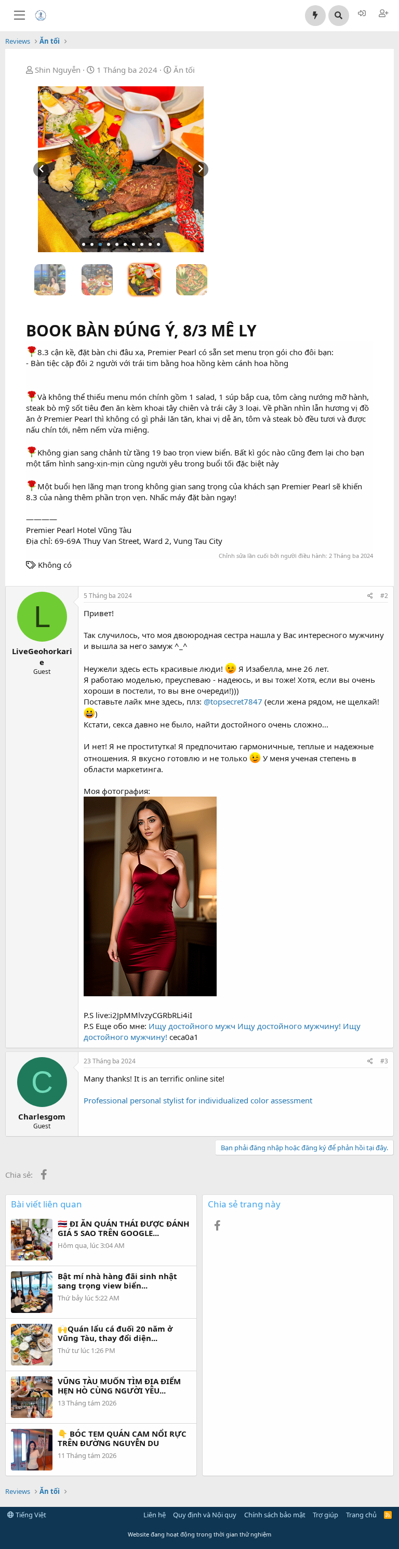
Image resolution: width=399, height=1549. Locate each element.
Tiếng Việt (30, 1514)
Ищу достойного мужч (192, 1026)
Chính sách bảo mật (274, 1514)
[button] (83, 244)
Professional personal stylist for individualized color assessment (198, 1100)
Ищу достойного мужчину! (289, 1026)
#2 (384, 595)
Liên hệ (154, 1514)
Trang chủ (361, 1514)
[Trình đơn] (19, 16)
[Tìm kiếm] (338, 15)
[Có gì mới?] (315, 15)
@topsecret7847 (233, 701)
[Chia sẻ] (370, 596)
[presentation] (41, 169)
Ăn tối (184, 69)
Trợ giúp (325, 1514)
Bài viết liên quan (46, 1204)
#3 (384, 1061)
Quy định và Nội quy (204, 1514)
